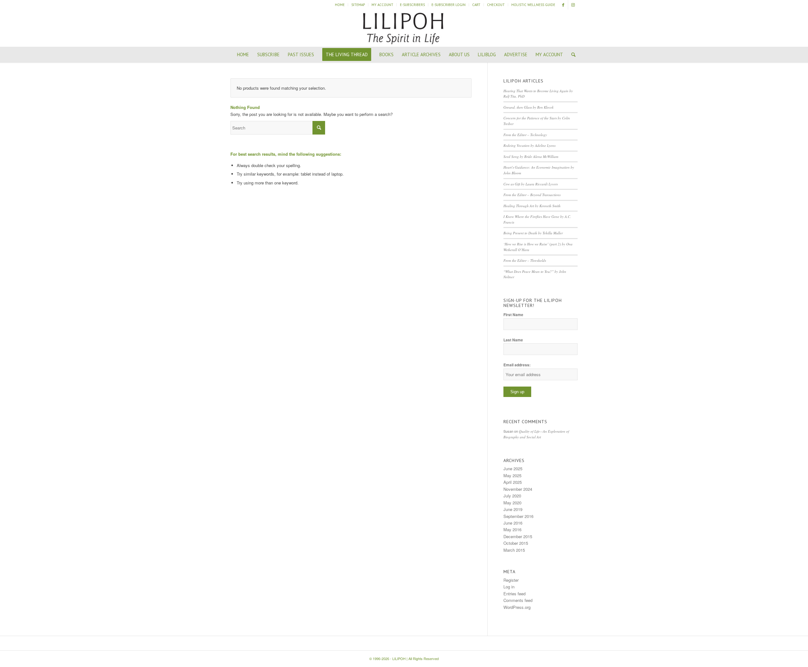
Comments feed (517, 600)
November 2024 (517, 489)
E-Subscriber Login (448, 5)
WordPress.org (517, 607)
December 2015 (517, 536)
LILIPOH (399, 658)
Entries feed (514, 594)
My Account (382, 5)
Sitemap (358, 5)
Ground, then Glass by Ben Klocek (528, 107)
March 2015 (514, 550)
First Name (513, 314)
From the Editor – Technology (525, 134)
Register (511, 580)
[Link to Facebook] (563, 4)
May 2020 (512, 503)
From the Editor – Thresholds (524, 260)
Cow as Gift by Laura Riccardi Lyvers (530, 184)
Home (340, 5)
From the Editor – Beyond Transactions (532, 194)
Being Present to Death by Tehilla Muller (533, 233)
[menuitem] (340, 4)
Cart (476, 5)
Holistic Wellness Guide (533, 5)
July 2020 (512, 496)
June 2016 (512, 523)
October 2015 (515, 543)
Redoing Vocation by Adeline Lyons (529, 145)
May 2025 (512, 475)
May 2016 (512, 529)
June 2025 (512, 469)
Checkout (496, 5)
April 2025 (512, 482)
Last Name (513, 340)
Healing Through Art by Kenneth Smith (532, 205)
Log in (508, 587)
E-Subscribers (412, 5)
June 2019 (512, 509)
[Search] (571, 55)
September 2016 (518, 516)
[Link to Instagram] (573, 4)
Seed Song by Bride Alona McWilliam (530, 156)
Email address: (517, 365)
